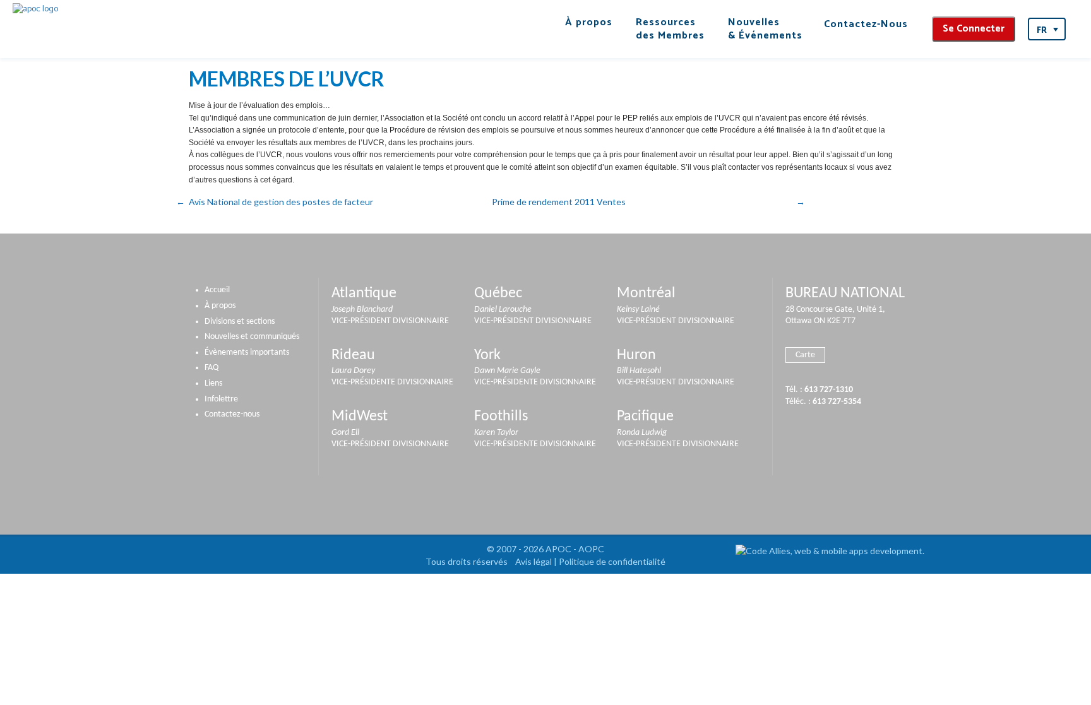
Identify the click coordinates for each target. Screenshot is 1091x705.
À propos (220, 306)
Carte (805, 355)
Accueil (217, 290)
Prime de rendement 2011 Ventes (559, 201)
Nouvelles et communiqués (252, 336)
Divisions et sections (240, 321)
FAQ (211, 367)
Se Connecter (974, 28)
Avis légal (533, 561)
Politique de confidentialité (612, 561)
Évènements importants (247, 352)
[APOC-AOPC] (35, 9)
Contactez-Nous (866, 24)
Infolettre (221, 399)
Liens (213, 383)
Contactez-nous (232, 414)
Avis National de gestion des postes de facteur (281, 201)
